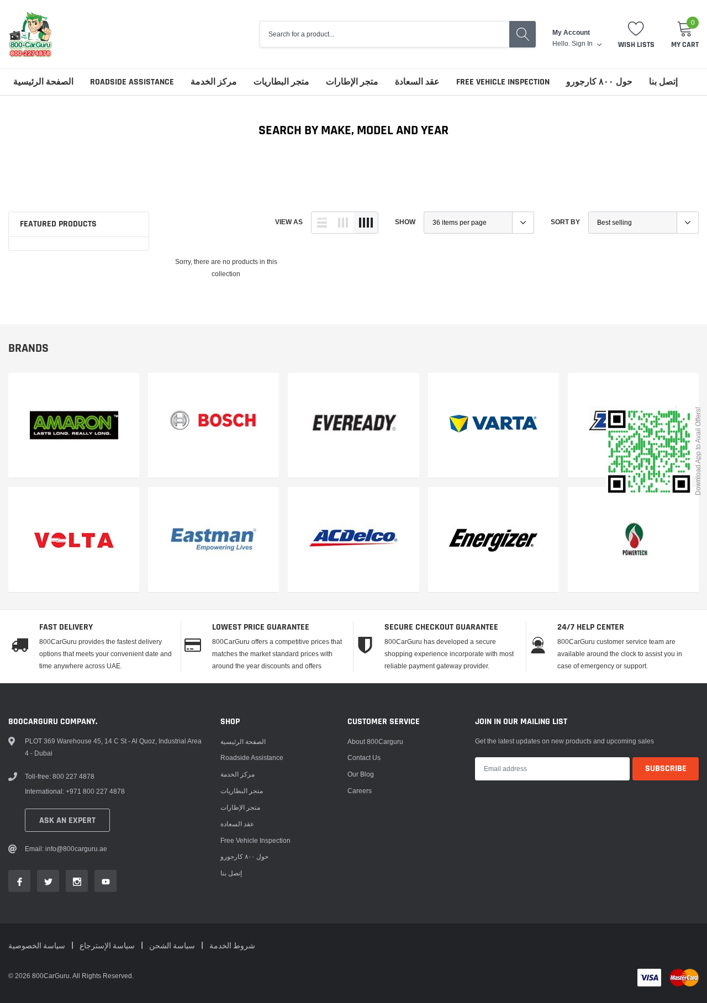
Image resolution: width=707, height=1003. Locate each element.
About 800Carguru (375, 741)
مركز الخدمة (214, 82)
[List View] (322, 222)
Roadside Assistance (132, 82)
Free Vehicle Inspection (503, 82)
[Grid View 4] (366, 222)
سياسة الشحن (173, 946)
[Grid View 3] (343, 222)
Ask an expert (67, 820)
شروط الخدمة (232, 946)
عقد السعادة (417, 82)
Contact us (364, 757)
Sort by (565, 222)
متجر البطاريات (281, 82)
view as (289, 222)
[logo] (30, 34)
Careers (359, 790)
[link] (73, 425)
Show (405, 222)
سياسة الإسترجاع (108, 946)
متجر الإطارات (352, 82)
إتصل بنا (663, 82)
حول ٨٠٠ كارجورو (599, 82)
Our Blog (360, 774)
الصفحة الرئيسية (43, 82)
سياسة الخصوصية (37, 946)
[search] (522, 34)
